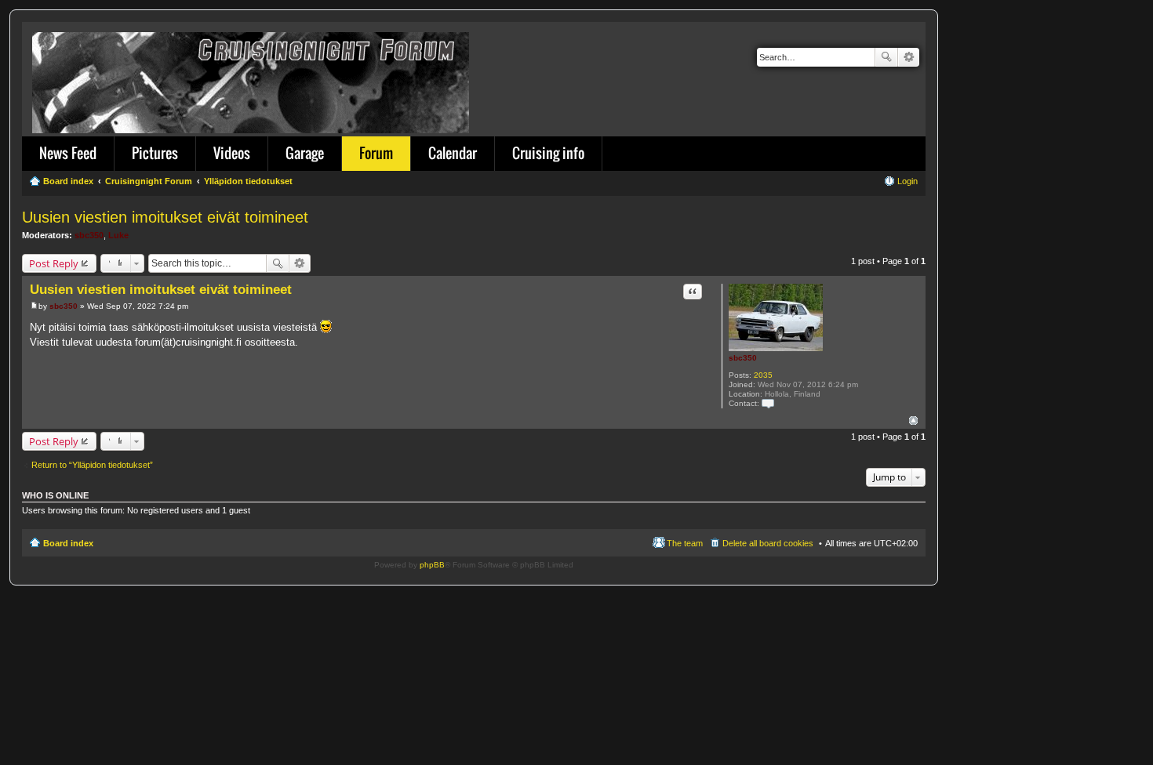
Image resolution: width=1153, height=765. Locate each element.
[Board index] (251, 79)
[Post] (34, 306)
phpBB (432, 564)
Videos (231, 153)
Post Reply (53, 263)
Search (886, 57)
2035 (763, 375)
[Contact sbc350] (768, 403)
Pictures (155, 153)
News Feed (67, 153)
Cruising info (548, 153)
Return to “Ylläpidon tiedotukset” (92, 465)
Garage (305, 153)
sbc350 (89, 235)
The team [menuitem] (685, 543)
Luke (118, 235)
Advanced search (908, 57)
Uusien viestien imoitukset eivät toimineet (165, 217)
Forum (376, 153)
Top (913, 420)
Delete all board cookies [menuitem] (767, 543)
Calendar (452, 153)
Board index (68, 543)
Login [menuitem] (907, 181)
